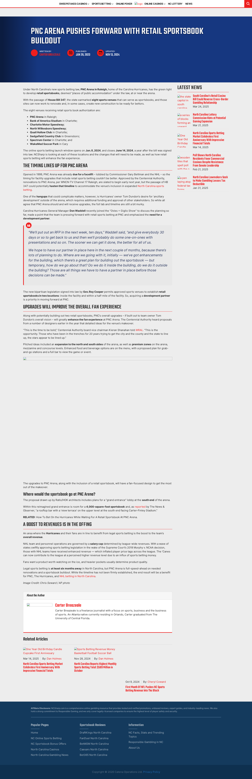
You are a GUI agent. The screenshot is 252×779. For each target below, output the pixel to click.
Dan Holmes (54, 658)
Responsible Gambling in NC (146, 742)
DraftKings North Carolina (95, 732)
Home (34, 732)
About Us (134, 747)
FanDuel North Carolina (94, 738)
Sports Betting (101, 3)
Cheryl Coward (157, 681)
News (188, 3)
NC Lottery (175, 3)
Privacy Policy (151, 772)
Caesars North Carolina (94, 749)
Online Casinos (153, 3)
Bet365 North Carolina (93, 755)
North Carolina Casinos (45, 749)
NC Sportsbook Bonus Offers (48, 743)
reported (140, 506)
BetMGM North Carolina (94, 743)
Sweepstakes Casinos (73, 3)
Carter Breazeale (49, 54)
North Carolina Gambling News (49, 755)
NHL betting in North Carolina (77, 576)
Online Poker (124, 3)
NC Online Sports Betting (46, 738)
